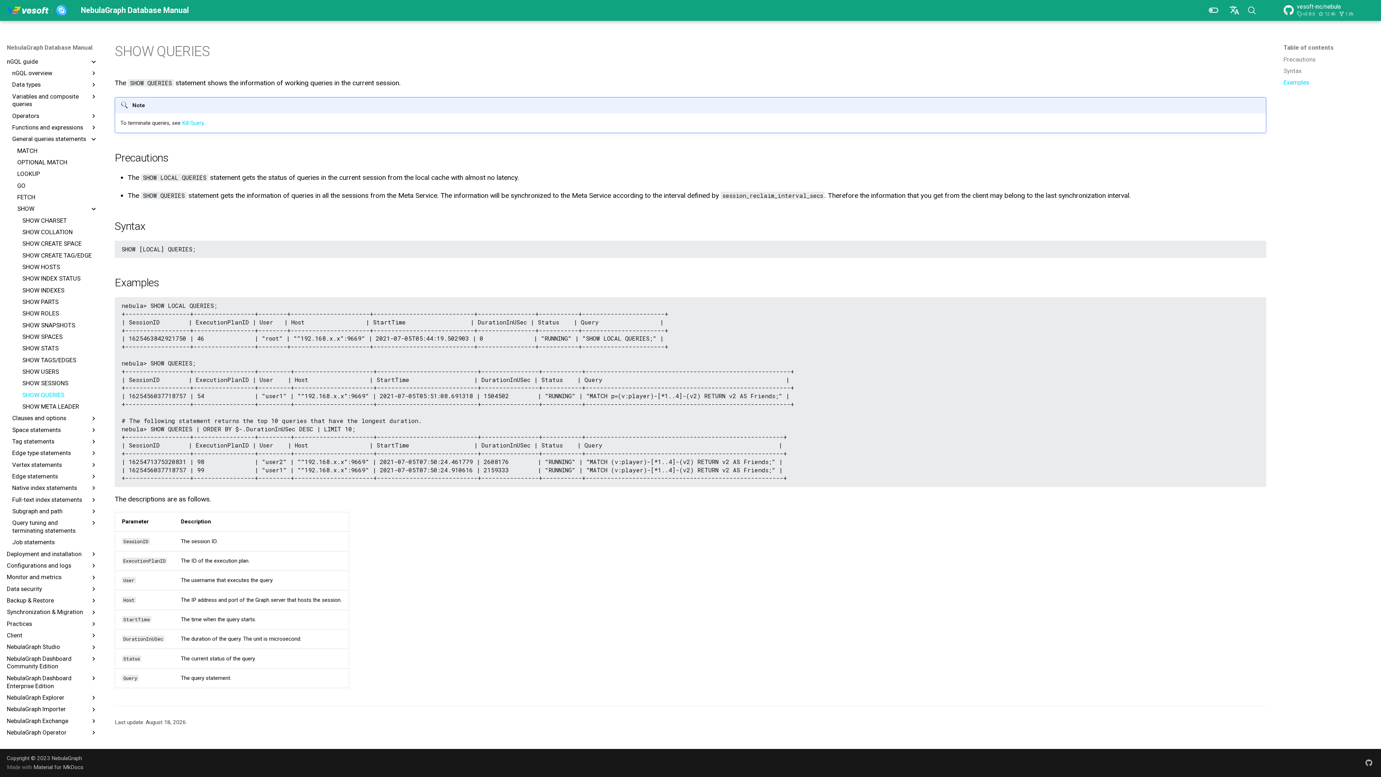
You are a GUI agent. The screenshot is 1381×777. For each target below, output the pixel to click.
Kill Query (193, 123)
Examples (1296, 82)
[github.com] (1369, 762)
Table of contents (1309, 47)
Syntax (1293, 70)
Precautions (1300, 59)
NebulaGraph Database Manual (49, 47)
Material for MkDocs (58, 767)
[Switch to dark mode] (1213, 10)
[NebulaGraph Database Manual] (37, 10)
